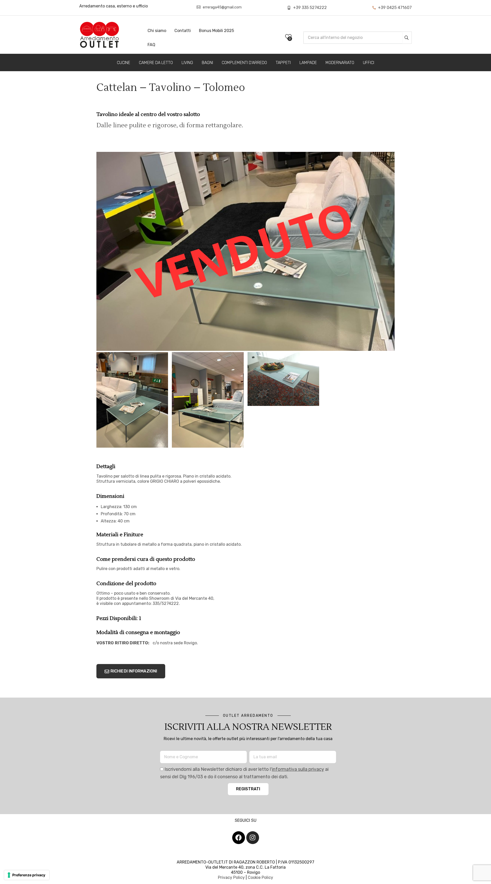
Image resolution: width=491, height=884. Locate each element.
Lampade (308, 62)
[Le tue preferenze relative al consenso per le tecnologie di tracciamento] (26, 875)
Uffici (368, 62)
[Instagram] (252, 837)
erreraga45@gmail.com (222, 7)
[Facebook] (238, 837)
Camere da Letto (156, 62)
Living (187, 62)
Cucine (123, 62)
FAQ (151, 44)
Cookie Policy (260, 877)
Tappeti (283, 62)
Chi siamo (157, 30)
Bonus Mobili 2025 (216, 30)
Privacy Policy (231, 877)
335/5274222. (166, 603)
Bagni (207, 62)
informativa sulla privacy (298, 769)
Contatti (182, 30)
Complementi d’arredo (244, 62)
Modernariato (340, 62)
